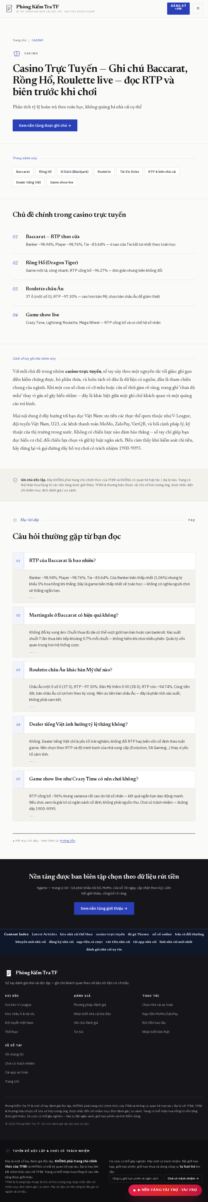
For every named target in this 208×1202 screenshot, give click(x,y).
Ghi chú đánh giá (86, 1023)
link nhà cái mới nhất (176, 942)
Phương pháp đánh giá (90, 1005)
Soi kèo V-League (18, 1005)
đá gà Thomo (138, 934)
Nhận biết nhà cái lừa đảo (92, 1014)
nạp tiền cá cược (90, 942)
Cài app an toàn (16, 1072)
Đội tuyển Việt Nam (19, 1023)
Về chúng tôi (14, 1054)
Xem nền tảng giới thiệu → (104, 908)
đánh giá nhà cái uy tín (104, 949)
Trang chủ (19, 40)
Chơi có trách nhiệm (19, 1063)
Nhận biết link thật (155, 1032)
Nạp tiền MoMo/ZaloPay (160, 1014)
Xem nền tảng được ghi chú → (45, 125)
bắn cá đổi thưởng (189, 934)
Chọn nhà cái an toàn (157, 1005)
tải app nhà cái (145, 942)
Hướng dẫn (67, 840)
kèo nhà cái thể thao (76, 934)
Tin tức (79, 1032)
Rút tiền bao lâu (154, 1023)
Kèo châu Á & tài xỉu (19, 1014)
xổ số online (162, 934)
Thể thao (11, 1032)
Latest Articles (44, 934)
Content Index (16, 934)
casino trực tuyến (110, 934)
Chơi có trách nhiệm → (183, 1178)
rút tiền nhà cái (118, 942)
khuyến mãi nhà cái (30, 942)
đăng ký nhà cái (61, 942)
